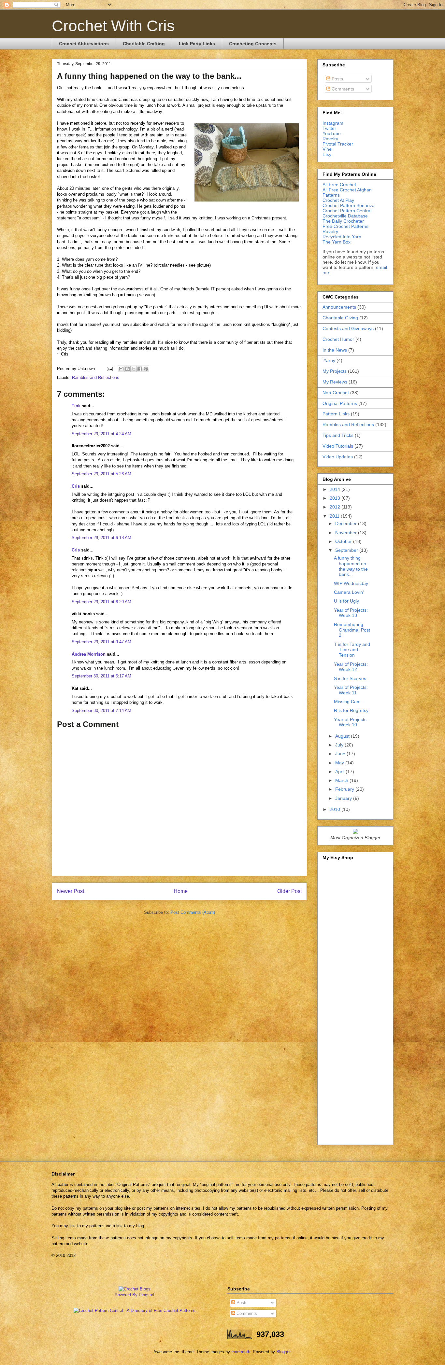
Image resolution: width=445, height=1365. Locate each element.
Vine (327, 149)
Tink (76, 405)
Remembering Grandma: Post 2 (352, 630)
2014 (335, 489)
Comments (342, 88)
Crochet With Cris (113, 26)
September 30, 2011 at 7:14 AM (101, 710)
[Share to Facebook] (139, 369)
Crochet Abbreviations (84, 43)
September (347, 550)
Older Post (289, 891)
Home (181, 891)
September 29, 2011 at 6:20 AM (101, 601)
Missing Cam (347, 701)
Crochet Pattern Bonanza (349, 205)
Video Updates (338, 456)
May (340, 762)
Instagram (333, 123)
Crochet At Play (338, 200)
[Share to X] (133, 369)
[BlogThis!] (127, 369)
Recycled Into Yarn (342, 236)
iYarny (329, 360)
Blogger (283, 1351)
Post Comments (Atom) (192, 912)
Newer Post (70, 891)
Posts (336, 78)
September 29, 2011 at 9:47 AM (101, 641)
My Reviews (335, 381)
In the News (335, 350)
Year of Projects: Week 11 (351, 690)
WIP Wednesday (351, 583)
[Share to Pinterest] (146, 369)
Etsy (327, 154)
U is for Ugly (346, 601)
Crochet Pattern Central (347, 210)
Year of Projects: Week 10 (351, 722)
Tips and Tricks (338, 435)
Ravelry (330, 138)
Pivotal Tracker (338, 143)
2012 (335, 506)
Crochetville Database (345, 215)
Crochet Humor (338, 339)
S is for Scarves (350, 678)
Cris (76, 486)
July (340, 744)
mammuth (240, 1351)
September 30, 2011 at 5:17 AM (101, 676)
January (344, 798)
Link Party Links (197, 43)
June (341, 753)
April (340, 771)
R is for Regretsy (351, 710)
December (346, 523)
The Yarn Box (337, 241)
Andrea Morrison (89, 654)
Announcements (339, 307)
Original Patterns (340, 403)
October (344, 541)
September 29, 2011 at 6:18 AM (101, 537)
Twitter (329, 128)
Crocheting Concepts (253, 43)
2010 (335, 809)
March (342, 780)
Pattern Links (336, 413)
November (346, 532)
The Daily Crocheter (343, 221)
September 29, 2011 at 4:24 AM (101, 433)
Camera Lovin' (349, 592)
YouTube (332, 133)
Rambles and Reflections (95, 377)
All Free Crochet (339, 184)
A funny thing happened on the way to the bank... (351, 566)
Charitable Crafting (144, 43)
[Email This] (121, 369)
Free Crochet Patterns (345, 226)
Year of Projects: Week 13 (351, 612)
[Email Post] (109, 368)
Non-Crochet (336, 392)
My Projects (335, 371)
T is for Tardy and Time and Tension (352, 650)
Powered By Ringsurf (134, 1294)
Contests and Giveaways (348, 328)
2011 (335, 516)
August (343, 736)
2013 (335, 498)
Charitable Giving (340, 317)
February (345, 789)
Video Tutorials (338, 446)
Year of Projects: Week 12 (351, 667)
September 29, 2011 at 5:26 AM (101, 473)
